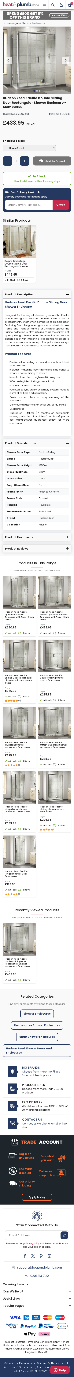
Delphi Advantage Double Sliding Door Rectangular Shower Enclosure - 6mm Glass (18, 264)
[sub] (7, 161)
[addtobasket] (52, 160)
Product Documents (19, 537)
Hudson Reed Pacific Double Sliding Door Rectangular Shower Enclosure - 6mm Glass (17, 963)
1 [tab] (34, 91)
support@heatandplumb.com (39, 1267)
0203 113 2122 (39, 1276)
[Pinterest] (41, 1256)
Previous (8, 60)
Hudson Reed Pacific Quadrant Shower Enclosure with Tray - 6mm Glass (19, 616)
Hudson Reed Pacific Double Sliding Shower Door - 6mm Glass (52, 678)
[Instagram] (49, 1256)
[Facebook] (24, 1256)
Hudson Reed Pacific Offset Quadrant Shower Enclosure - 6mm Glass (53, 745)
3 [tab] (39, 91)
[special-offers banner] (37, 15)
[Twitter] (33, 1256)
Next (65, 60)
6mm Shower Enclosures (37, 1037)
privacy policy (31, 1243)
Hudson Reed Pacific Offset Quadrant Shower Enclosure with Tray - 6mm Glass (54, 616)
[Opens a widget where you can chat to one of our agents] (59, 1370)
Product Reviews (16, 548)
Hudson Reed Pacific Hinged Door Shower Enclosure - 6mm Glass (17, 809)
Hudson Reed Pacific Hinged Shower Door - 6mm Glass (17, 874)
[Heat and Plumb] (21, 4)
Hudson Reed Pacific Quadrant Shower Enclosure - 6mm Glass (17, 745)
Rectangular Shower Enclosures (26, 23)
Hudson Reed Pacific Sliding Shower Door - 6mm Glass (52, 809)
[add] (24, 161)
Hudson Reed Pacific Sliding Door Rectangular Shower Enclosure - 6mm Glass (18, 679)
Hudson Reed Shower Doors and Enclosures (29, 1050)
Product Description (19, 294)
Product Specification (20, 443)
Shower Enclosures (37, 1014)
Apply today (37, 1197)
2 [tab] (37, 91)
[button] (61, 5)
